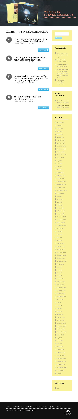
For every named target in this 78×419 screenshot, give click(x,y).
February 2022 (61, 282)
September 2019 (61, 367)
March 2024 (60, 208)
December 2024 (61, 181)
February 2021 (61, 317)
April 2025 (59, 169)
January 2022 (60, 285)
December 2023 (61, 217)
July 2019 (59, 373)
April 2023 (59, 240)
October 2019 (61, 364)
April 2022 (59, 276)
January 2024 (60, 214)
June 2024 (59, 199)
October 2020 (61, 329)
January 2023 (60, 249)
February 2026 (61, 140)
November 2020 (61, 326)
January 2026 (60, 143)
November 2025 (61, 149)
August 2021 (60, 299)
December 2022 (61, 252)
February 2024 (61, 211)
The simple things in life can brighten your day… (27, 98)
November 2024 (61, 184)
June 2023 (59, 234)
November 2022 (61, 255)
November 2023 (61, 220)
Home (8, 407)
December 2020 (61, 323)
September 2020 (61, 332)
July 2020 (59, 338)
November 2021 (61, 290)
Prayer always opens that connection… (61, 82)
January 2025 (60, 178)
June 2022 (59, 270)
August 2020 (60, 335)
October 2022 (61, 258)
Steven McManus (18, 43)
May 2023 (59, 237)
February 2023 (61, 246)
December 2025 (61, 146)
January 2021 (60, 320)
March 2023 (60, 243)
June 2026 (59, 128)
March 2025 (60, 172)
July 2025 (59, 161)
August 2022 (60, 264)
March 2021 (60, 314)
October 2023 (61, 223)
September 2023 (61, 226)
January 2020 (60, 355)
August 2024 (60, 193)
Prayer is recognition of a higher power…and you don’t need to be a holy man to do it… (63, 73)
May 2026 (59, 131)
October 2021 (61, 293)
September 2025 (61, 155)
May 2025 (59, 167)
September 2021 (61, 296)
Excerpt (38, 407)
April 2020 (59, 347)
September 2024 (61, 190)
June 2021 (59, 305)
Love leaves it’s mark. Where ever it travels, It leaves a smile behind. (31, 40)
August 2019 (60, 370)
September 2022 (61, 261)
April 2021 (59, 311)
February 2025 (61, 175)
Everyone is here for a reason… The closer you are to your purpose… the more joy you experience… (31, 78)
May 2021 (59, 308)
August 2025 (60, 158)
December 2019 (61, 358)
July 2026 (59, 125)
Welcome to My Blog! (63, 103)
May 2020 (59, 344)
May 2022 (59, 273)
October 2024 (61, 187)
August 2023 (60, 228)
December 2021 (61, 288)
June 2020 (59, 341)
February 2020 (61, 352)
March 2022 (60, 279)
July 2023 (59, 231)
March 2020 (60, 349)
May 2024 (59, 202)
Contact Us (46, 407)
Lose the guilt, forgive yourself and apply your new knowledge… (30, 58)
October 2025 (61, 152)
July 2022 (59, 267)
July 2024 (59, 196)
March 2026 (60, 137)
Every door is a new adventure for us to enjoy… (62, 55)
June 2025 (59, 164)
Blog (25, 43)
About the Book (29, 407)
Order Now (60, 407)
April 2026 (59, 134)
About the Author (17, 407)
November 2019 (61, 361)
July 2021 (59, 302)
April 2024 (59, 205)
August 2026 (60, 122)
